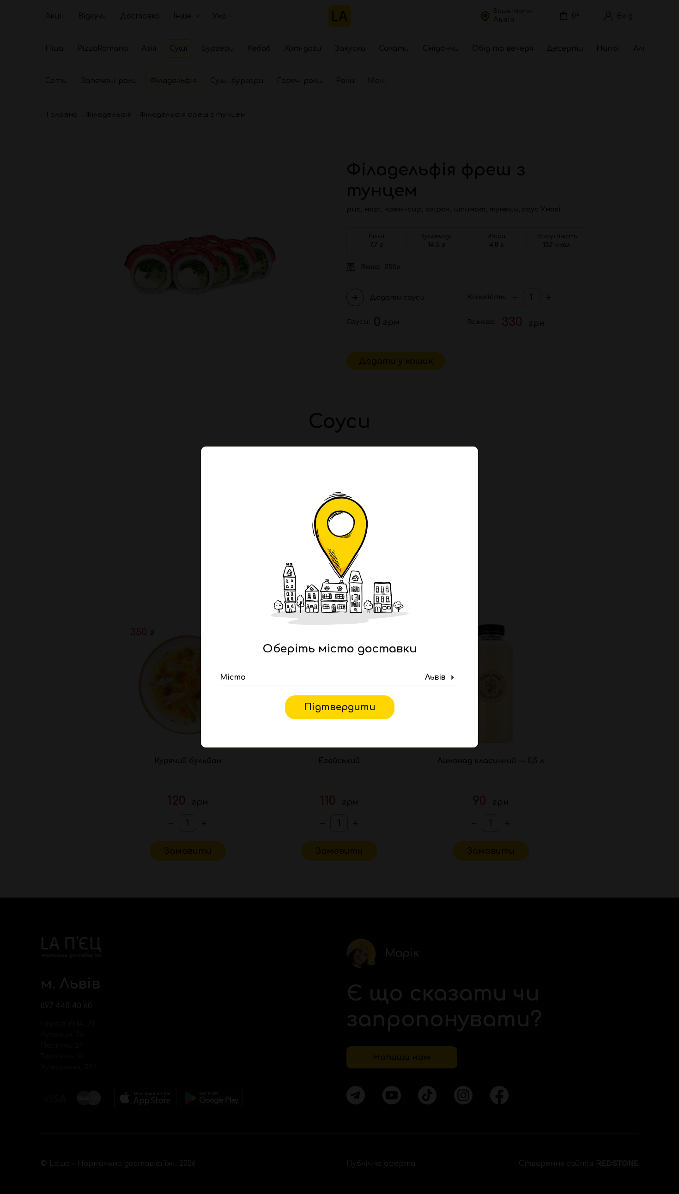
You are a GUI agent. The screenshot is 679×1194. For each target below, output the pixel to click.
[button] (339, 678)
